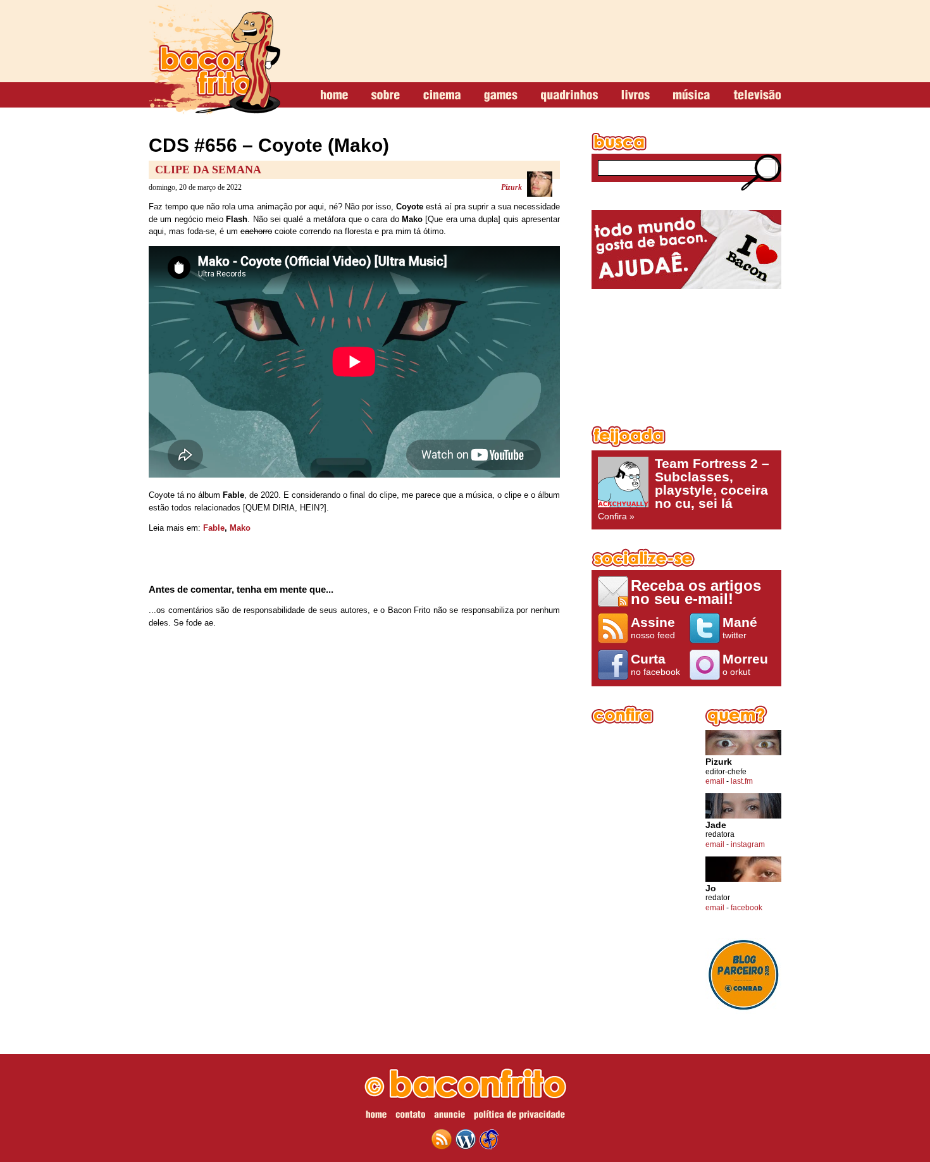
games (501, 95)
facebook (746, 907)
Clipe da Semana (208, 169)
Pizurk (511, 187)
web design (489, 1139)
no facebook (655, 664)
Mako (240, 528)
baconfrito (214, 59)
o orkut (745, 664)
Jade (715, 825)
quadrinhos (569, 95)
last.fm (742, 781)
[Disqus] (354, 804)
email (714, 781)
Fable (214, 528)
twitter (739, 627)
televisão (757, 95)
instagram (748, 844)
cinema (442, 95)
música (691, 95)
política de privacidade (519, 1116)
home (334, 95)
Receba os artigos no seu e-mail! (696, 592)
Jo (710, 888)
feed (441, 1139)
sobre (385, 95)
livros (635, 95)
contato (410, 1116)
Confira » (683, 489)
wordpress (466, 1139)
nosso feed (653, 627)
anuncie (449, 1116)
